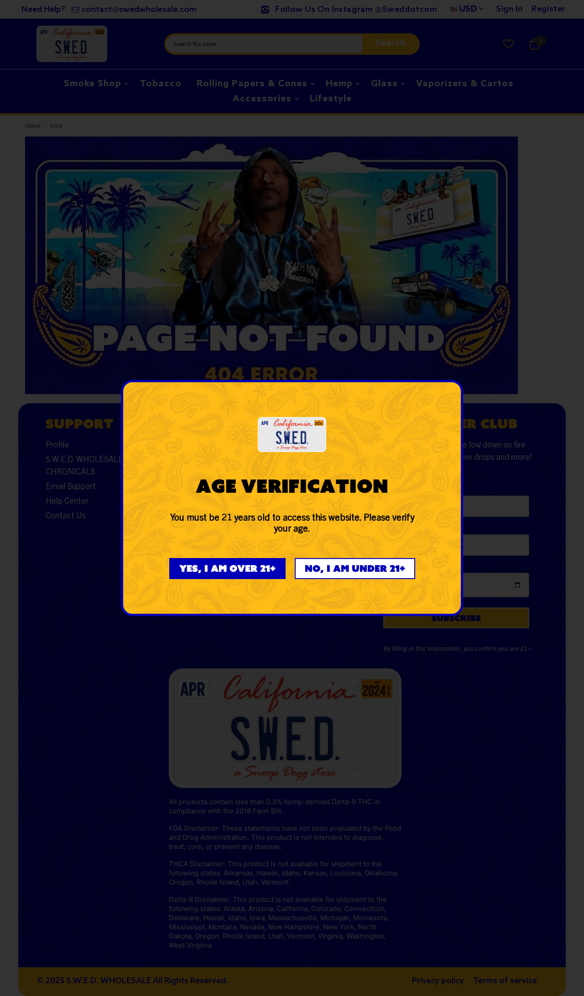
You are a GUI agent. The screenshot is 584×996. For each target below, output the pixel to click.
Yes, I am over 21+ (227, 568)
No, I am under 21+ (355, 568)
